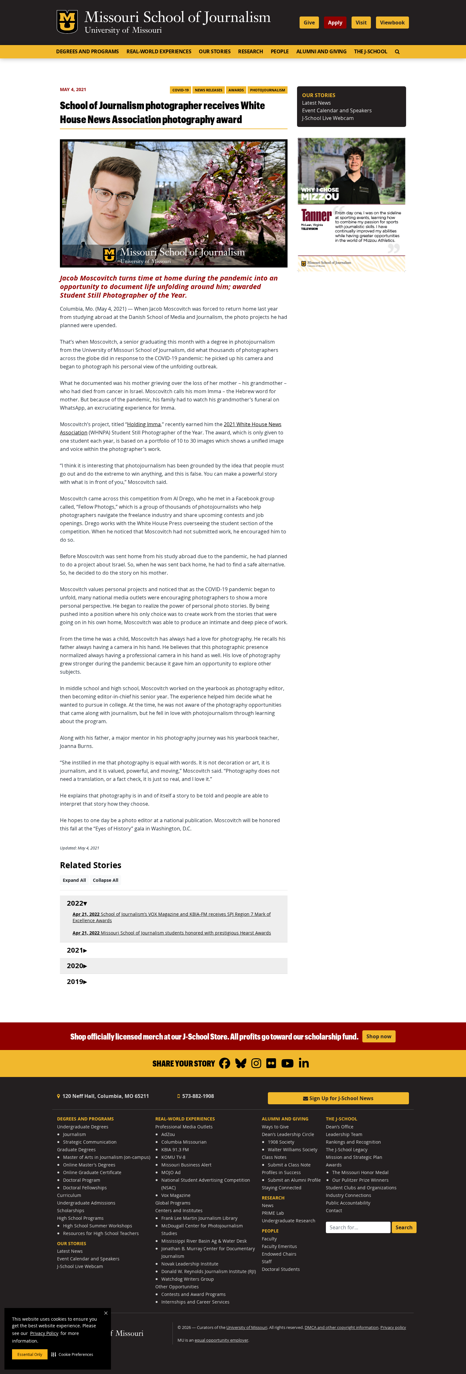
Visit (361, 22)
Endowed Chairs (279, 1254)
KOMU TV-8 (173, 1157)
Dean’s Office (339, 1127)
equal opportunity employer (221, 1340)
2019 (75, 981)
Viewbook (392, 22)
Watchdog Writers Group (187, 1279)
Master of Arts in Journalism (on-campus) (106, 1157)
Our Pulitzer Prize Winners (360, 1180)
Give (309, 22)
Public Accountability (348, 1203)
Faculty (269, 1239)
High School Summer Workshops (97, 1226)
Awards (236, 90)
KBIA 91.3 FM (175, 1149)
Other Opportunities (177, 1287)
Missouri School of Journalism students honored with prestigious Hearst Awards (172, 933)
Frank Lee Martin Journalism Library (199, 1218)
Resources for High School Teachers (101, 1233)
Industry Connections (348, 1195)
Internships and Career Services (195, 1302)
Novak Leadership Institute (189, 1264)
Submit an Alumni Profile (294, 1180)
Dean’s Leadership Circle (288, 1134)
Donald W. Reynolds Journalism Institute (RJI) (208, 1271)
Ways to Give (275, 1127)
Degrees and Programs (87, 51)
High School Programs (80, 1218)
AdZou (168, 1134)
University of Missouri (123, 31)
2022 (75, 903)
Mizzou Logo (67, 22)
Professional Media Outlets (184, 1127)
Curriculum (69, 1195)
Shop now (379, 1036)
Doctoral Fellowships (85, 1188)
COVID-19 (180, 90)
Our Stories (214, 51)
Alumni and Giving (321, 51)
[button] (72, 1354)
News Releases (208, 90)
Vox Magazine (176, 1195)
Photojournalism (267, 90)
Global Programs (173, 1203)
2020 (75, 965)
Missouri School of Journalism (177, 18)
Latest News (316, 102)
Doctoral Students (281, 1269)
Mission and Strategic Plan (354, 1157)
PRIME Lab (273, 1213)
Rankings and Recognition (353, 1142)
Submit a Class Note (289, 1165)
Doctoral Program (81, 1180)
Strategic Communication (90, 1142)
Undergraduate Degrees (82, 1127)
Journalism (74, 1134)
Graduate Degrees (76, 1149)
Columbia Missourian (184, 1142)
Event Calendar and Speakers (337, 110)
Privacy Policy (44, 1333)
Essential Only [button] (29, 1354)
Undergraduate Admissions (86, 1203)
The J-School (370, 51)
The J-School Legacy (346, 1149)
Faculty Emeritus (279, 1246)
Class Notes (274, 1157)
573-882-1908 (197, 1096)
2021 (75, 950)
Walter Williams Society (292, 1149)
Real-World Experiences (158, 51)
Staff (267, 1261)
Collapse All (105, 880)
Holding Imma (144, 424)
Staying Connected (281, 1188)
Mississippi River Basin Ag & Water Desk (204, 1241)
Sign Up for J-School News (340, 1098)
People (280, 51)
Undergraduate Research (288, 1221)
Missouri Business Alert (186, 1165)
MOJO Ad (171, 1172)
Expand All (74, 880)
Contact (334, 1210)
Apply (335, 22)
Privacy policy (393, 1327)
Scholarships (70, 1210)
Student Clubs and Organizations (361, 1188)
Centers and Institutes (179, 1210)
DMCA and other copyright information (342, 1327)
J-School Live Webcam (328, 118)
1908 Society (281, 1142)
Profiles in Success (281, 1172)
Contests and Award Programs (193, 1294)
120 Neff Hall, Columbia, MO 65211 (105, 1096)
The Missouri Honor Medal (360, 1172)
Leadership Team (344, 1134)
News (268, 1205)
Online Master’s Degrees (89, 1165)
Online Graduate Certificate (92, 1172)
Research (250, 51)
